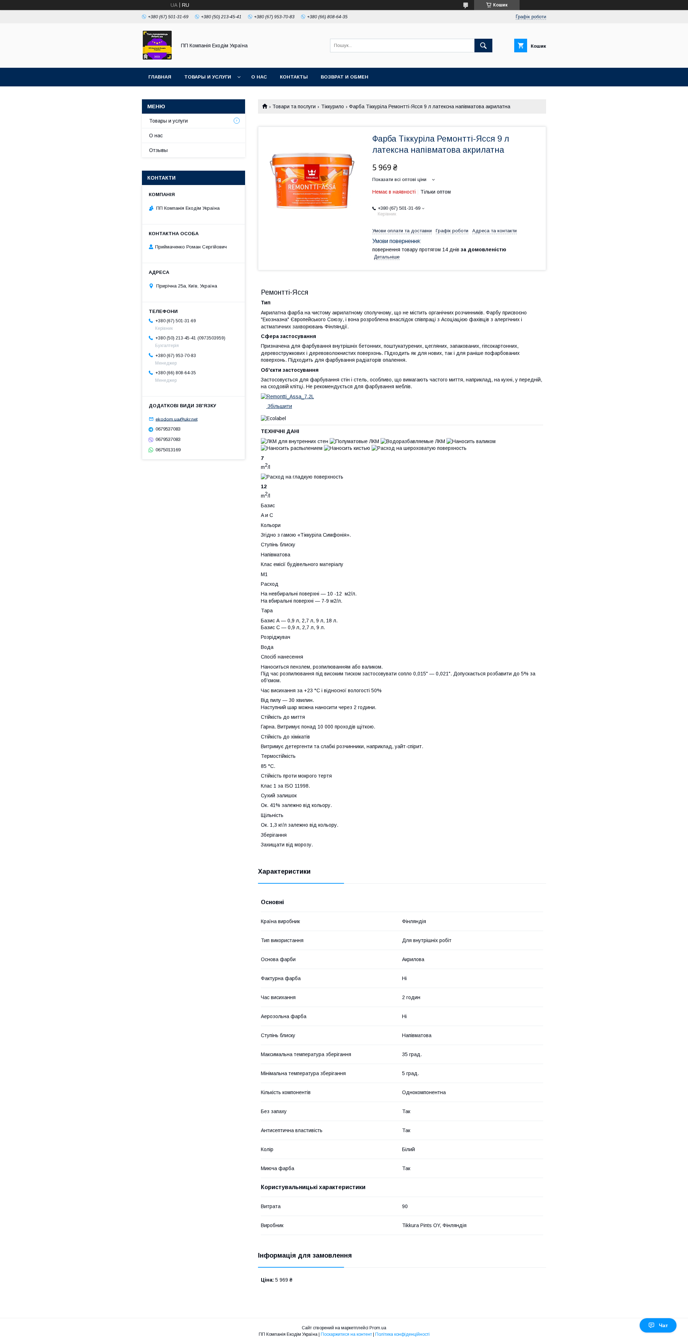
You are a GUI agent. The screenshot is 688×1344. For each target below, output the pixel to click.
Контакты (294, 77)
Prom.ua (377, 1327)
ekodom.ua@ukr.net (176, 419)
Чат (663, 1325)
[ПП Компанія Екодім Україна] (157, 58)
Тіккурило (332, 106)
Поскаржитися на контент (346, 1334)
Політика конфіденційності (402, 1334)
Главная (159, 77)
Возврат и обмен (344, 77)
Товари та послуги (294, 106)
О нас (259, 77)
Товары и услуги (207, 77)
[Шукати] (483, 45)
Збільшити (279, 406)
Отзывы (158, 150)
